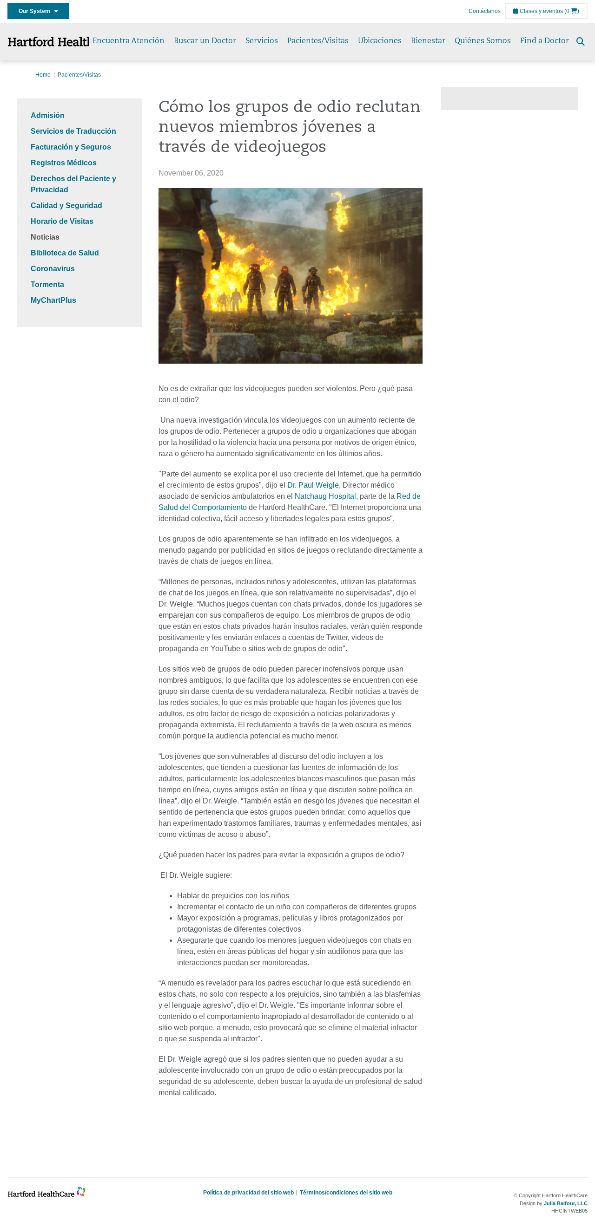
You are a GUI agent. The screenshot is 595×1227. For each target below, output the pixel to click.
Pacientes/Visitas (318, 41)
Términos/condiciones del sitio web (346, 1192)
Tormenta (47, 284)
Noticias (45, 237)
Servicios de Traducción (73, 131)
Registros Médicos (64, 163)
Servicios (261, 41)
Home (43, 75)
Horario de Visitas (62, 221)
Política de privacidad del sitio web (248, 1192)
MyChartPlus (53, 300)
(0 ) (571, 11)
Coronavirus (53, 269)
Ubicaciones (380, 41)
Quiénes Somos (483, 41)
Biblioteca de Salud (65, 253)
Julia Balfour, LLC (566, 1203)
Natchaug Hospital (325, 496)
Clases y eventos (540, 11)
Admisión (48, 115)
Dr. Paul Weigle (313, 485)
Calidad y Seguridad (66, 205)
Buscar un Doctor (205, 41)
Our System (36, 11)
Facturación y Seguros (71, 147)
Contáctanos (485, 11)
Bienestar (428, 41)
